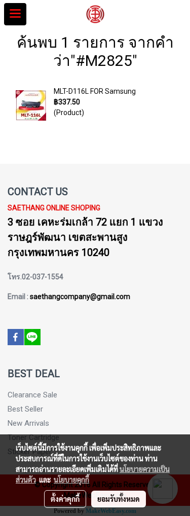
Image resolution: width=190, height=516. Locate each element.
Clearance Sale (32, 394)
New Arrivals (28, 423)
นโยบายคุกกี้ (71, 479)
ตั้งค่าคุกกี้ (65, 498)
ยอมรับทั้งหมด (118, 498)
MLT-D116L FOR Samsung (95, 91)
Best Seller (25, 409)
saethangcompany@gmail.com (80, 296)
